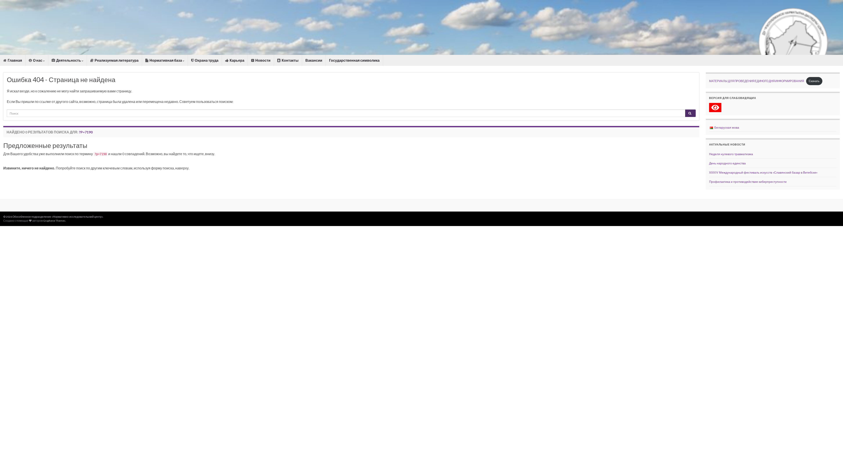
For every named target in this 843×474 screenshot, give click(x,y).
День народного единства (727, 163)
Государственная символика (354, 60)
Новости (262, 60)
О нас (37, 60)
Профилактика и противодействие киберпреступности (748, 181)
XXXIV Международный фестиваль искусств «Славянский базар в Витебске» (763, 172)
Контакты (290, 60)
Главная (14, 60)
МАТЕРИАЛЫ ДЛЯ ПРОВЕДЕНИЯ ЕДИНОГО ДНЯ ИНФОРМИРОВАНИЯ (756, 81)
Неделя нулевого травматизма (731, 154)
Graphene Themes (54, 220)
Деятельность (69, 60)
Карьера (236, 60)
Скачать (814, 81)
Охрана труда (206, 60)
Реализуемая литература (116, 60)
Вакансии (313, 60)
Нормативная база (166, 60)
